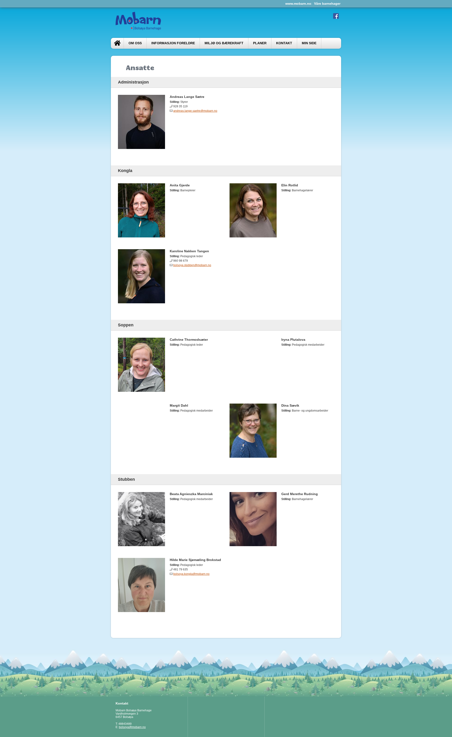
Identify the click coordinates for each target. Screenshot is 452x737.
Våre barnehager (327, 3)
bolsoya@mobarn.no (132, 727)
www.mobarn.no (298, 3)
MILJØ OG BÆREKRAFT (224, 43)
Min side (309, 43)
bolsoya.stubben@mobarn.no (192, 265)
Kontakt (284, 43)
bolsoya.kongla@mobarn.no (191, 574)
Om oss (135, 43)
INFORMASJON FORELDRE (173, 43)
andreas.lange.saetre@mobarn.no (195, 110)
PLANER (259, 43)
